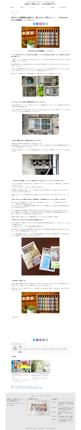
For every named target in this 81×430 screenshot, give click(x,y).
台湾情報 (52, 7)
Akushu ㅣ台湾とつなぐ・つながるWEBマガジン (40, 4)
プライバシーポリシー (40, 395)
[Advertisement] (40, 328)
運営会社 (12, 7)
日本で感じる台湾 (62, 7)
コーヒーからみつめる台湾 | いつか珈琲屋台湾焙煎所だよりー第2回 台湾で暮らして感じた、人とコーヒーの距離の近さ (65, 403)
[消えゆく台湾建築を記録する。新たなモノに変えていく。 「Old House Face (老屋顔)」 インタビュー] (43, 24)
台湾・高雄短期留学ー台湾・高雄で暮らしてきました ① (27, 386)
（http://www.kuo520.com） (17, 205)
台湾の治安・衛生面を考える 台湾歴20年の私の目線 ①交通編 (28, 388)
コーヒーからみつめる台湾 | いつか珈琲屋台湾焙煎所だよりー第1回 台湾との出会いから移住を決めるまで (65, 408)
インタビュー (32, 7)
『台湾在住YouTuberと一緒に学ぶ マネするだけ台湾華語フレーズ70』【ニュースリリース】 (65, 420)
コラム (42, 7)
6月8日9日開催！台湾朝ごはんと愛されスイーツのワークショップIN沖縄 (65, 417)
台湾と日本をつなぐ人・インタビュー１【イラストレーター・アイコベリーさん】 (20, 375)
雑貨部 (22, 7)
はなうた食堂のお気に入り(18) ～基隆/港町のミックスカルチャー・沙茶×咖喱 (65, 413)
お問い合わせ (47, 395)
